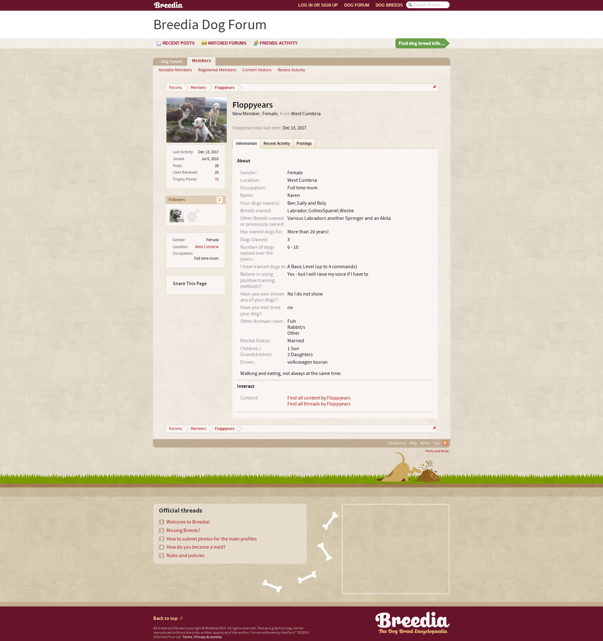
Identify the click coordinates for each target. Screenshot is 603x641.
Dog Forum (356, 5)
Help (413, 443)
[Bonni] (192, 214)
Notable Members (175, 70)
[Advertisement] (395, 549)
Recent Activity (291, 70)
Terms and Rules (437, 451)
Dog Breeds (389, 5)
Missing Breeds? (183, 530)
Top (436, 443)
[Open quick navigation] (434, 87)
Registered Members (217, 70)
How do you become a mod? (195, 547)
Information (246, 143)
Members (201, 61)
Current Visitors (256, 70)
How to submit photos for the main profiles (211, 539)
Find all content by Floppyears (318, 398)
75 (217, 179)
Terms (187, 637)
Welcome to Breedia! (188, 522)
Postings (304, 143)
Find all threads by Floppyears (318, 404)
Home (425, 443)
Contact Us (397, 443)
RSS (445, 443)
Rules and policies (185, 555)
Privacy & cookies (208, 637)
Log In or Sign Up (318, 5)
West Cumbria (207, 246)
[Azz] (176, 214)
